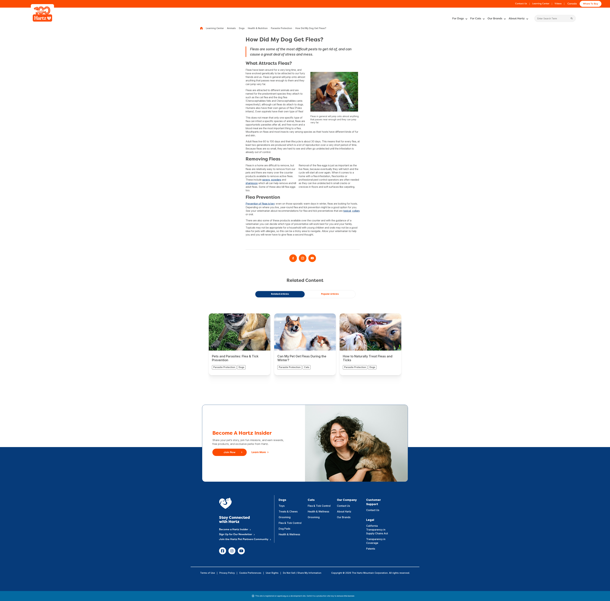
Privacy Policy (227, 572)
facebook (222, 550)
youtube (241, 550)
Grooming (285, 517)
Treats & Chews (288, 511)
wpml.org (281, 596)
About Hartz (517, 18)
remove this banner (345, 596)
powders (276, 179)
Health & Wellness (289, 534)
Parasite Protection (281, 28)
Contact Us (521, 4)
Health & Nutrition (258, 28)
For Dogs (458, 18)
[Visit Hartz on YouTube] (312, 258)
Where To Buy (590, 4)
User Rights (272, 572)
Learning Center (540, 4)
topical (347, 210)
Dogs (242, 28)
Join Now (229, 452)
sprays (266, 179)
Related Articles (280, 294)
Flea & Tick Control (290, 523)
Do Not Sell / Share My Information (302, 572)
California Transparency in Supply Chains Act (377, 529)
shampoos (252, 183)
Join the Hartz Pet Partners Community (243, 539)
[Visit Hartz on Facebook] (293, 258)
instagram (231, 550)
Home (201, 28)
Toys (282, 505)
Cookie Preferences (250, 572)
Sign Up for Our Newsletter (235, 534)
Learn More (258, 452)
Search (571, 18)
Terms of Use (207, 572)
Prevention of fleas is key (260, 203)
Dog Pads (284, 528)
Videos (558, 4)
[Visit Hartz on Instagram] (302, 258)
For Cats (475, 18)
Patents (370, 548)
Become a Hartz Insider (233, 529)
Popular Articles (330, 294)
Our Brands (495, 18)
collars (356, 210)
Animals (231, 28)
